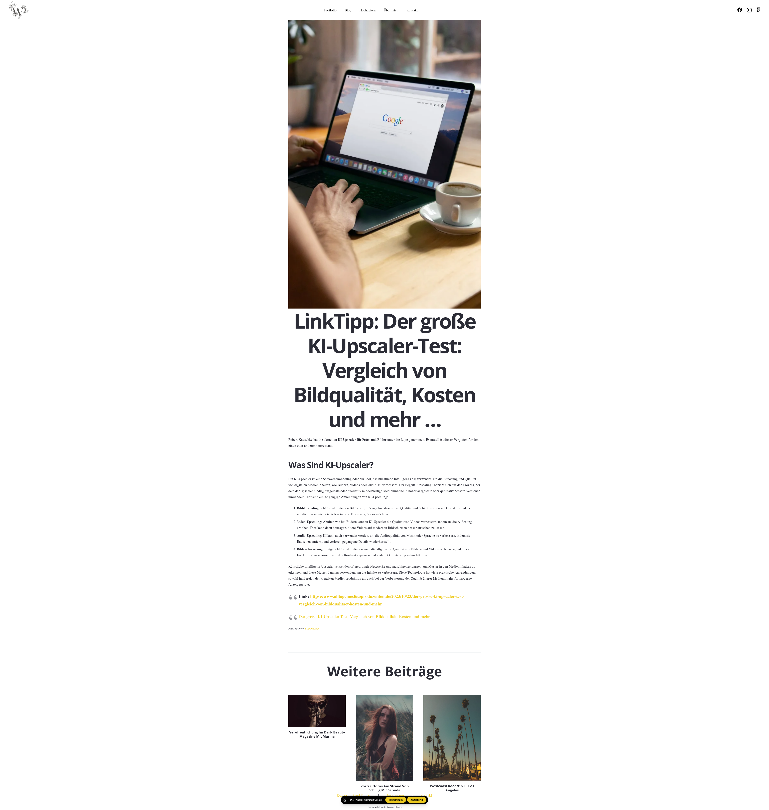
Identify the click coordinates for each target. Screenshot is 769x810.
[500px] (758, 9)
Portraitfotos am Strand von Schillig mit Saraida (384, 788)
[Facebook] (739, 9)
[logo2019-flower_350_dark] (21, 10)
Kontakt (426, 795)
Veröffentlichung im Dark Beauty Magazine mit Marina (317, 734)
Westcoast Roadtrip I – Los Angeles (452, 788)
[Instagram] (749, 10)
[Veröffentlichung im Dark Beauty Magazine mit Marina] (317, 711)
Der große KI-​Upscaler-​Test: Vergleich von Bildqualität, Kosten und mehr (364, 616)
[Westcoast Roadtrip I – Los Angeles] (452, 738)
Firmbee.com (312, 628)
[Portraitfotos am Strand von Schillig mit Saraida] (384, 738)
